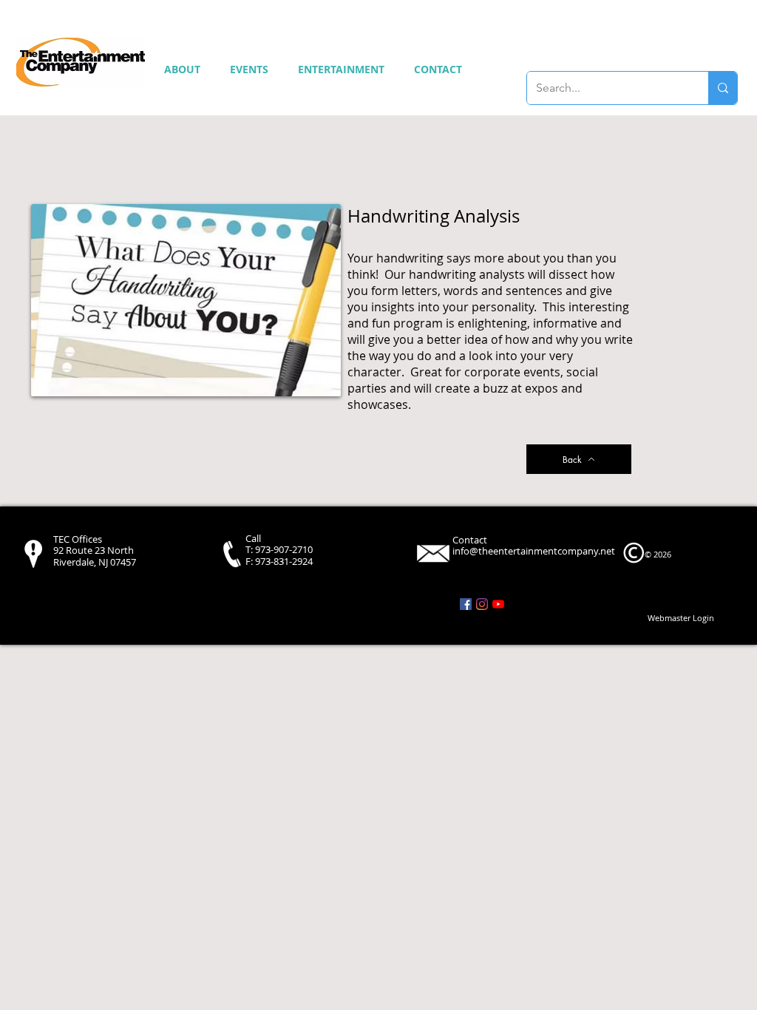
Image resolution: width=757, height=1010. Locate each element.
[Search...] (722, 88)
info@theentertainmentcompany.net (533, 550)
